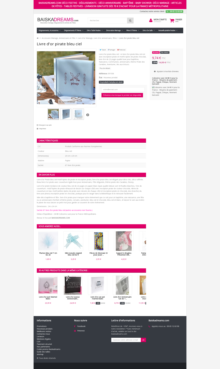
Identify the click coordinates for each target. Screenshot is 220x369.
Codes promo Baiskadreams (48, 349)
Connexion (157, 21)
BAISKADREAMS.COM (61, 218)
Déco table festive (94, 30)
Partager (112, 50)
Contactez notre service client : (152, 11)
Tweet (103, 50)
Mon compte (160, 19)
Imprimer (42, 129)
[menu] (151, 20)
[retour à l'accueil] (37, 38)
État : (101, 77)
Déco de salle (148, 30)
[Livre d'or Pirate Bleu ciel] (65, 114)
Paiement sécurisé (44, 344)
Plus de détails (105, 68)
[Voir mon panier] (172, 20)
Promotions (42, 326)
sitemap (40, 354)
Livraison (40, 336)
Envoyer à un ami (45, 125)
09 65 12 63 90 (173, 326)
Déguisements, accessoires (48, 30)
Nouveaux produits (44, 329)
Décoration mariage (113, 30)
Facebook (81, 326)
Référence (103, 73)
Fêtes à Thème (131, 30)
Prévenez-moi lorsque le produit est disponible (122, 95)
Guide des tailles (43, 352)
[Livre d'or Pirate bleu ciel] (53, 114)
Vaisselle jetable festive (166, 30)
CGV (38, 341)
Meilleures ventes (44, 331)
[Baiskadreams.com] (60, 20)
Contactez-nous (43, 334)
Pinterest (122, 50)
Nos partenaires (43, 346)
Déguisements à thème (72, 30)
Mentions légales (44, 339)
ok (143, 340)
